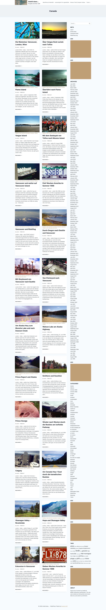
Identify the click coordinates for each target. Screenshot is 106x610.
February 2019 (73, 176)
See (79, 561)
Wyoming (72, 495)
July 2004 (72, 317)
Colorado (72, 418)
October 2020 (73, 153)
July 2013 (72, 257)
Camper (86, 546)
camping (72, 414)
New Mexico (73, 465)
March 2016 (73, 227)
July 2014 (72, 244)
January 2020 (73, 165)
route (71, 561)
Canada (32, 39)
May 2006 (72, 309)
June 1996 (73, 345)
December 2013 (74, 253)
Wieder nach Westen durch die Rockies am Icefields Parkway (54, 424)
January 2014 (73, 251)
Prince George (21, 421)
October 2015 (73, 230)
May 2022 (72, 138)
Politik (71, 480)
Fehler (74, 551)
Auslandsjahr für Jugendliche (62, 2)
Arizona (72, 393)
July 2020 (72, 157)
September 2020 (74, 155)
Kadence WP (64, 606)
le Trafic (72, 455)
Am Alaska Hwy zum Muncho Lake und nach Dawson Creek (25, 328)
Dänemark (72, 420)
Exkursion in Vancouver (25, 566)
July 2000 (72, 332)
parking (81, 556)
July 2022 (72, 134)
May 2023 (72, 123)
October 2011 (73, 272)
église (89, 563)
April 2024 (72, 110)
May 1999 (72, 334)
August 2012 (73, 264)
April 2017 (72, 214)
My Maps (72, 461)
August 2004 (73, 315)
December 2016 (74, 221)
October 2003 (73, 323)
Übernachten (86, 563)
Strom (84, 561)
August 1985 (73, 357)
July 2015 (72, 234)
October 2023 (73, 118)
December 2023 (74, 114)
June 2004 (73, 319)
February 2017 (73, 217)
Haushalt (72, 440)
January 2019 (73, 178)
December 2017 (74, 200)
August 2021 (73, 148)
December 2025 (74, 93)
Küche (71, 452)
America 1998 (18, 39)
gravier (84, 551)
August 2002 (73, 326)
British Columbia (26, 39)
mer (82, 554)
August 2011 (73, 276)
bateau (72, 403)
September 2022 (74, 131)
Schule (72, 484)
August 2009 (73, 291)
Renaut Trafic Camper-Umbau (77, 2)
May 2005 (72, 313)
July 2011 (72, 277)
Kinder (72, 450)
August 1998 (73, 338)
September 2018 (74, 183)
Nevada (72, 463)
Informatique (73, 448)
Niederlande (73, 467)
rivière (87, 558)
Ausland (72, 397)
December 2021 (74, 142)
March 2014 (73, 249)
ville (71, 563)
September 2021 (74, 146)
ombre (77, 556)
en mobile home (74, 431)
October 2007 (73, 302)
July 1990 (72, 355)
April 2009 (73, 296)
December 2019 (74, 166)
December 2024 (74, 101)
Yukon (44, 324)
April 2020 (72, 163)
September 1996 (74, 342)
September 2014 (74, 240)
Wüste (82, 563)
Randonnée (82, 558)
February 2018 (73, 197)
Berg (78, 546)
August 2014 (73, 242)
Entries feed (73, 31)
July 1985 (72, 358)
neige (74, 556)
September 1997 (74, 340)
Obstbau (72, 470)
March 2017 (73, 215)
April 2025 (72, 97)
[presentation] (27, 30)
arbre (72, 546)
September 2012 (74, 262)
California (72, 408)
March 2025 (73, 99)
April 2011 (72, 279)
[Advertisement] (80, 49)
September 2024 (74, 104)
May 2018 (72, 191)
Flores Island (20, 90)
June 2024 (73, 108)
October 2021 (73, 144)
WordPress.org (74, 35)
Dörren (72, 421)
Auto (71, 401)
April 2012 (72, 268)
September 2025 (74, 95)
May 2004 (72, 321)
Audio (71, 395)
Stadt (81, 561)
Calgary (18, 471)
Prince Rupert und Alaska (26, 377)
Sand (77, 561)
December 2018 (74, 180)
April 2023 (72, 125)
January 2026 (73, 91)
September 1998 (74, 336)
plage (72, 558)
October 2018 (73, 182)
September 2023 (74, 119)
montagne (87, 554)
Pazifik (85, 556)
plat (75, 558)
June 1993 (73, 351)
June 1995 (73, 347)
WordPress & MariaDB (48, 2)
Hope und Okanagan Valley (54, 520)
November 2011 (74, 270)
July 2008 (72, 300)
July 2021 (72, 150)
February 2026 (74, 89)
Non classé (73, 469)
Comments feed (74, 33)
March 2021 (73, 151)
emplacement (86, 548)
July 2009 (72, 293)
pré (78, 558)
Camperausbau (74, 412)
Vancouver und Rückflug (25, 229)
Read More (46, 64)
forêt (78, 551)
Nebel (71, 556)
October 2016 (73, 223)
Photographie (73, 478)
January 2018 (73, 198)
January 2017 (73, 219)
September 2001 (74, 328)
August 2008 (73, 298)
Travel (36, 39)
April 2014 (72, 247)
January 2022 (73, 140)
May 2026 (72, 86)
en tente (72, 433)
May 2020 (72, 161)
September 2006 (74, 308)
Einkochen (72, 423)
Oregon (72, 472)
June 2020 (73, 159)
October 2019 (73, 168)
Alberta (44, 418)
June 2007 (73, 306)
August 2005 (73, 311)
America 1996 (18, 275)
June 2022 (73, 136)
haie (88, 551)
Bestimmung (81, 546)
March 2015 (73, 236)
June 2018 (72, 189)
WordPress (73, 493)
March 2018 (73, 195)
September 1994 (74, 349)
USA (58, 180)
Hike (71, 442)
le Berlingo (73, 453)
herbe (72, 553)
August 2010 (73, 283)
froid (81, 551)
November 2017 (74, 202)
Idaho (71, 444)
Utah (71, 489)
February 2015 (73, 238)
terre (90, 561)
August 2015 (73, 232)
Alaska (17, 373)
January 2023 (73, 127)
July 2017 (72, 210)
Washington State (53, 228)
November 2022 (74, 129)
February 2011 (73, 281)
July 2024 (72, 106)
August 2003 (73, 325)
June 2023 (73, 121)
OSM (71, 474)
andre (18, 47)
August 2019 (73, 172)
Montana (72, 459)
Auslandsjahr (73, 399)
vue (73, 563)
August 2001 (73, 330)
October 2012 (73, 261)
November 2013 (74, 255)
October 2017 (73, 204)
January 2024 (73, 112)
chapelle (81, 548)
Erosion (71, 551)
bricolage (72, 405)
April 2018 (72, 193)
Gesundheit (73, 438)
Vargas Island (21, 136)
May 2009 (72, 294)
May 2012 (72, 266)
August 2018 (73, 185)
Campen (72, 410)
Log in (71, 29)
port (71, 482)
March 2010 (73, 287)
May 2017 (72, 212)
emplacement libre (75, 425)
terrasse (86, 561)
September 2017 (74, 206)
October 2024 (73, 102)
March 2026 (73, 87)
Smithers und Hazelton (52, 376)
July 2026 (72, 84)
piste (87, 556)
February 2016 (73, 229)
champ (77, 548)
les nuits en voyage (75, 457)
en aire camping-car (75, 427)
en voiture (72, 435)
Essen (71, 437)
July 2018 (72, 187)
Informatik (72, 446)
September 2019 (74, 170)
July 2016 (72, 225)
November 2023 (74, 116)
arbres (76, 546)
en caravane (73, 429)
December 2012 (74, 259)
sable (74, 561)
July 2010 (72, 285)
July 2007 (72, 304)
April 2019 (72, 174)
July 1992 (72, 353)
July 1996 (72, 343)
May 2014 (72, 245)
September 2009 (74, 289)
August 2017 (73, 208)
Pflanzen (72, 476)
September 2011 (74, 274)
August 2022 (73, 133)
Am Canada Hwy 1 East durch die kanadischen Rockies (52, 474)
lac (75, 554)
